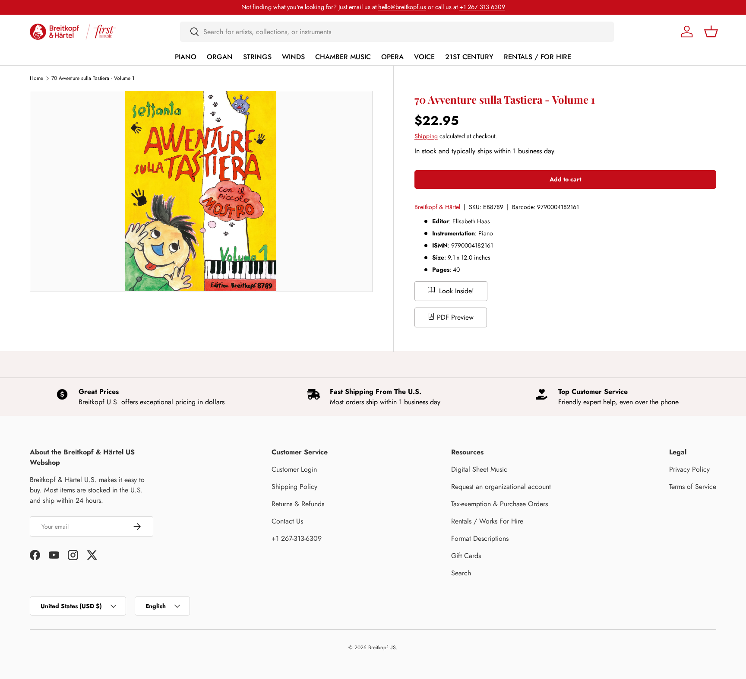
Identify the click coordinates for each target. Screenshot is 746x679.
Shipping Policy (294, 487)
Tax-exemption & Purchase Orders (499, 504)
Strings (257, 57)
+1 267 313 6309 (482, 7)
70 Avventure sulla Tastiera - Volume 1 (92, 78)
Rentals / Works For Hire (487, 521)
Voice (424, 57)
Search (461, 573)
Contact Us (287, 521)
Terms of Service (692, 487)
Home (36, 78)
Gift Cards (466, 556)
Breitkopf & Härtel (437, 207)
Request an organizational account (501, 487)
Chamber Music (343, 57)
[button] (711, 31)
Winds (293, 57)
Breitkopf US (382, 647)
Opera (392, 57)
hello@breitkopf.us (402, 7)
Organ (220, 57)
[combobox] (397, 32)
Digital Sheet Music (479, 469)
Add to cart (565, 179)
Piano (185, 57)
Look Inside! (455, 291)
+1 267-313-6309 (297, 538)
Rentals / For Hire (537, 57)
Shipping (426, 136)
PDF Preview (454, 317)
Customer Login (294, 469)
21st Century (469, 57)
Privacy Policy (689, 469)
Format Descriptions (480, 538)
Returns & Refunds (298, 504)
